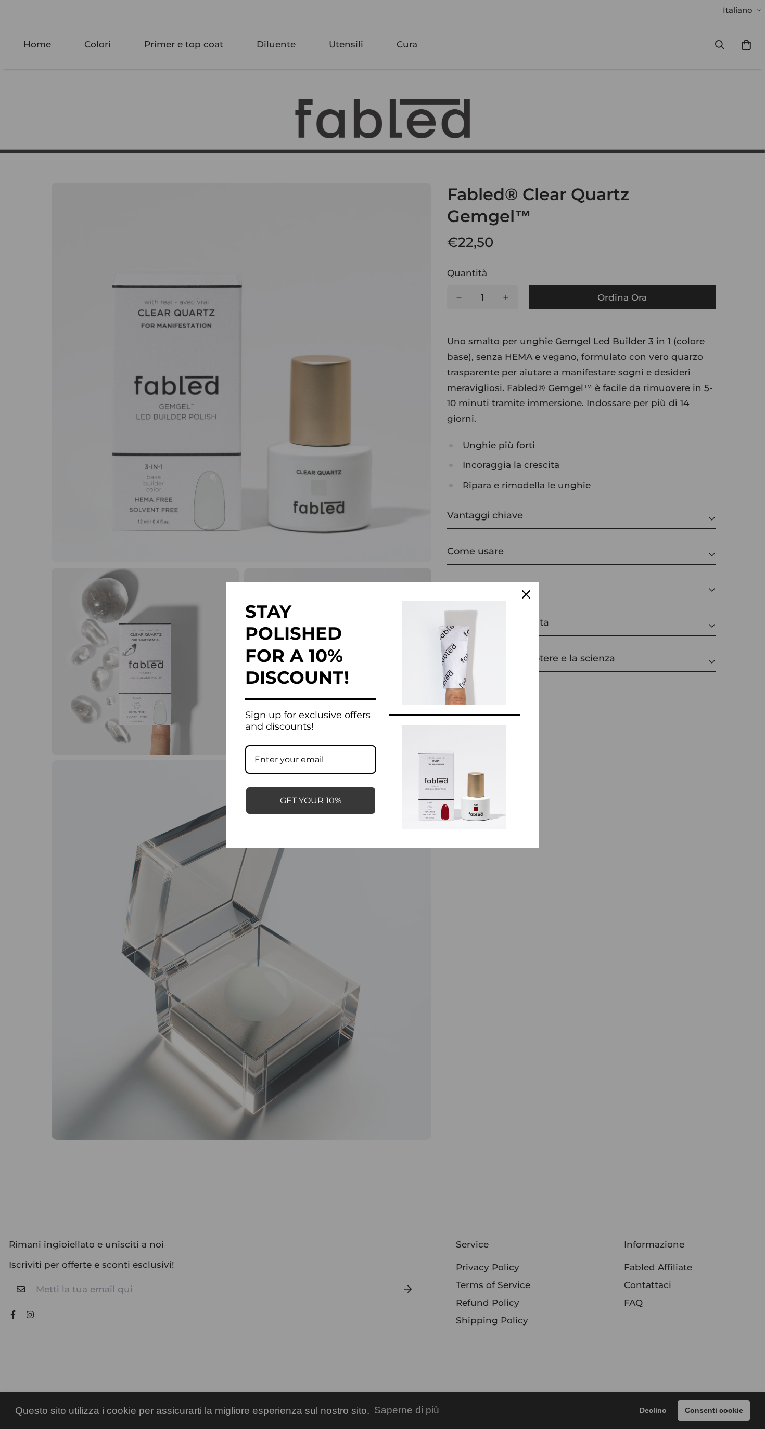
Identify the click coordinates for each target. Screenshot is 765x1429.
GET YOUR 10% (310, 801)
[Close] (526, 594)
